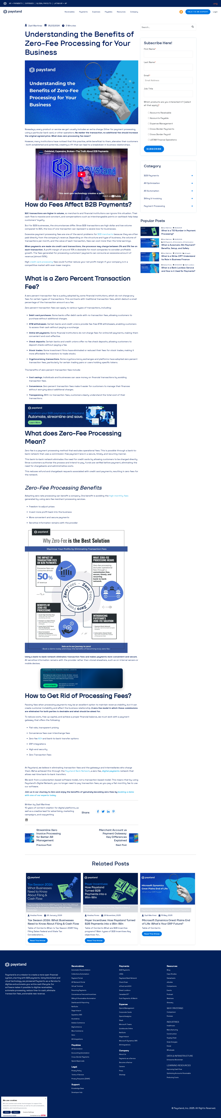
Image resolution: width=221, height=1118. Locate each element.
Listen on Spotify (50, 685)
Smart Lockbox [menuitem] (125, 990)
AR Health (187, 253)
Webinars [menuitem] (170, 998)
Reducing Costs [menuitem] (173, 1077)
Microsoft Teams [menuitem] (125, 1024)
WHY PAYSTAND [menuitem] (175, 1008)
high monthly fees (118, 495)
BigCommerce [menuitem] (76, 1027)
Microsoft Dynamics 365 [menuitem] (128, 1041)
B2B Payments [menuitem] (124, 970)
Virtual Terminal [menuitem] (77, 986)
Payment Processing (154, 206)
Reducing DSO (56, 907)
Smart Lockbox (189, 265)
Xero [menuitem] (73, 1035)
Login (215, 12)
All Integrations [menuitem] (77, 1039)
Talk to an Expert (198, 12)
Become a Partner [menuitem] (125, 1062)
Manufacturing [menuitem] (172, 1030)
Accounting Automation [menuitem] (80, 1053)
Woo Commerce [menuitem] (77, 1031)
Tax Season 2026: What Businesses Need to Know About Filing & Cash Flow (53, 921)
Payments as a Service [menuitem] (127, 1058)
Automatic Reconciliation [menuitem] (80, 970)
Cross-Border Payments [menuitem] (80, 1057)
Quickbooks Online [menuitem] (126, 1029)
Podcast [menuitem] (170, 994)
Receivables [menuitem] (77, 966)
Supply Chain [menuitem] (172, 1038)
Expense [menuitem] (123, 1004)
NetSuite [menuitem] (74, 1007)
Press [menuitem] (121, 1071)
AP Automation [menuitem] (77, 1049)
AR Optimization (152, 183)
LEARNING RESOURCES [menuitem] (179, 1065)
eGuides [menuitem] (170, 982)
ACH (40, 738)
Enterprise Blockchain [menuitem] (175, 1060)
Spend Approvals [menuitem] (77, 1061)
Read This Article (37, 940)
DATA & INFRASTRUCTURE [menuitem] (180, 1055)
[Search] (193, 27)
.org (215, 3)
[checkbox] (168, 126)
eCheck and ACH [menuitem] (125, 986)
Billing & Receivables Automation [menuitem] (83, 998)
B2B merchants (105, 234)
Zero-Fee (67, 905)
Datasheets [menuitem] (171, 978)
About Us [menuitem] (122, 1054)
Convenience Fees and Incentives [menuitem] (83, 994)
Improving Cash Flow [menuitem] (174, 1069)
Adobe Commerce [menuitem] (78, 1023)
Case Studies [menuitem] (172, 974)
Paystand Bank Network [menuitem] (128, 978)
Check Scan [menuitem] (123, 982)
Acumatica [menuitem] (75, 1019)
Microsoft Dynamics (181, 910)
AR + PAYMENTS (16, 3)
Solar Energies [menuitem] (172, 1042)
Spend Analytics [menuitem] (125, 1016)
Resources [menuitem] (172, 966)
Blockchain (32, 910)
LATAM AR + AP (60, 3)
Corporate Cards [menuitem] (125, 1012)
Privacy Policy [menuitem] (76, 1071)
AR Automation (151, 190)
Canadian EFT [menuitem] (124, 994)
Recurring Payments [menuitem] (78, 990)
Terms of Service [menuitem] (77, 1075)
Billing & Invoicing (153, 198)
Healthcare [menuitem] (171, 1026)
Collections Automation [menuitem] (80, 974)
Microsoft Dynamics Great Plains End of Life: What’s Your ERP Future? (166, 921)
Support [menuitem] (75, 1084)
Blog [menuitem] (168, 970)
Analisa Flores (167, 265)
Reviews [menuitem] (170, 1016)
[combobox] (168, 27)
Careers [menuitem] (122, 1066)
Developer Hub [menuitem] (76, 1092)
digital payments (111, 771)
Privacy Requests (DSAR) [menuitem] (80, 1079)
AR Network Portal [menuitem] (78, 982)
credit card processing (41, 261)
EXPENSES (29, 3)
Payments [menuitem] (124, 966)
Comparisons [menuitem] (172, 986)
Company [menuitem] (124, 1050)
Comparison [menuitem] (171, 1012)
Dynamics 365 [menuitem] (76, 1015)
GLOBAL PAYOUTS (43, 3)
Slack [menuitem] (121, 1020)
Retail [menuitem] (169, 1046)
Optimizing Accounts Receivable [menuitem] (179, 1073)
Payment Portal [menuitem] (77, 978)
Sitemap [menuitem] (122, 1075)
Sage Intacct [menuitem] (76, 1011)
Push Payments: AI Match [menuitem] (128, 998)
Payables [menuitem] (76, 1045)
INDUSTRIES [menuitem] (173, 1022)
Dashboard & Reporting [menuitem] (80, 1003)
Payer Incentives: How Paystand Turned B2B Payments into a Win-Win (110, 921)
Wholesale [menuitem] (170, 1050)
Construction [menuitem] (172, 1034)
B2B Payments (151, 175)
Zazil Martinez (35, 25)
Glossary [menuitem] (170, 1003)
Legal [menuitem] (74, 1066)
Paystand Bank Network (77, 771)
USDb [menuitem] (121, 974)
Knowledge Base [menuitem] (77, 1088)
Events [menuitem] (169, 990)
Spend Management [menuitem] (126, 1008)
